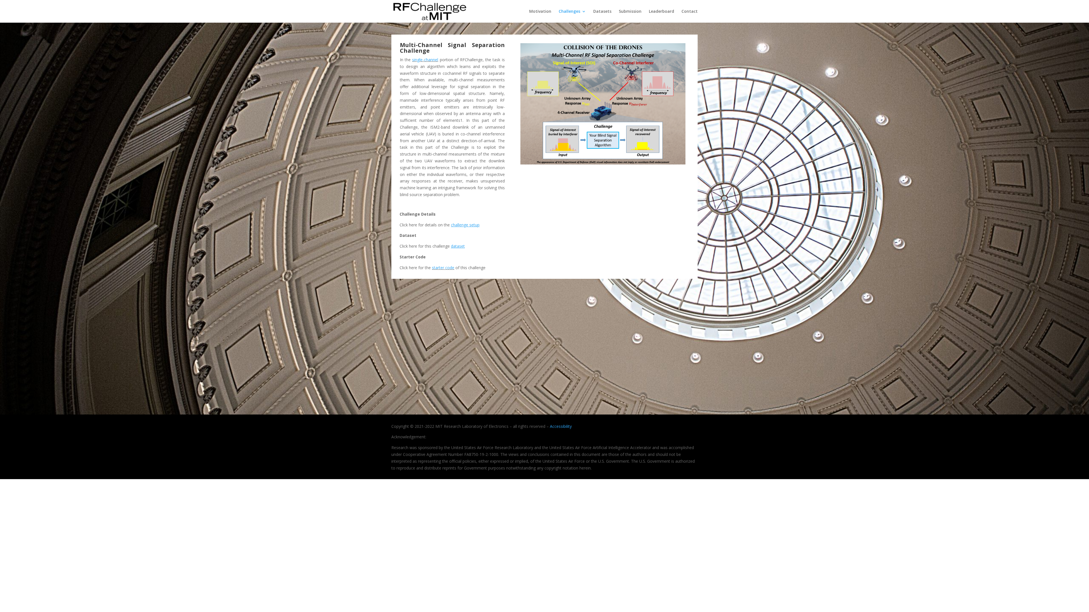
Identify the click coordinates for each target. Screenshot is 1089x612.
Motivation (540, 11)
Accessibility (561, 426)
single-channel (425, 59)
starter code (443, 267)
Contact (689, 11)
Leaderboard (661, 11)
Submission (630, 11)
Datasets (602, 11)
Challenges (569, 11)
